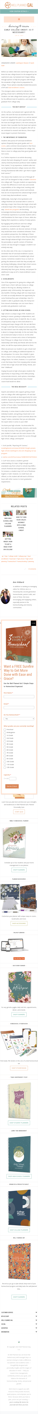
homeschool (12, 561)
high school (20, 559)
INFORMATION (5, 1332)
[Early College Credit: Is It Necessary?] (19, 48)
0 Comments (32, 569)
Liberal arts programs (12, 209)
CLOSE (33, 623)
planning (31, 561)
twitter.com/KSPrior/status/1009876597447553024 (20, 457)
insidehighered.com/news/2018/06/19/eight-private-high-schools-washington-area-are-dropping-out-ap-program (18, 450)
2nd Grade (10, 738)
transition (33, 179)
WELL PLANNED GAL (7, 1320)
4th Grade (10, 744)
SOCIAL (3, 1324)
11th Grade (10, 764)
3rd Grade (10, 741)
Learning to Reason (19, 25)
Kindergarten (11, 732)
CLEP (6, 556)
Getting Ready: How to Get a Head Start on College (7, 544)
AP (2, 556)
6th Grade (10, 750)
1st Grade (10, 735)
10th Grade (10, 762)
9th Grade (10, 759)
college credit (13, 556)
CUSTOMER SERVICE (7, 1312)
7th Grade (10, 753)
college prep (22, 556)
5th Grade (10, 747)
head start (13, 559)
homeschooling (22, 561)
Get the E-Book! (12, 786)
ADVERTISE (4, 1328)
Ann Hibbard (18, 582)
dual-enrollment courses (16, 87)
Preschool (10, 729)
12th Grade (10, 767)
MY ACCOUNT (5, 1316)
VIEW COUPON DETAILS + (19, 11)
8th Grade (10, 756)
